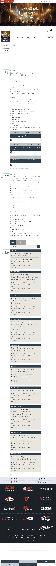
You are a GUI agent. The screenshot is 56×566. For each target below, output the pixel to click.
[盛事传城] (46, 518)
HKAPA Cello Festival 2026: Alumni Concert (23, 436)
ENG (45, 1)
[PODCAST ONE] (28, 528)
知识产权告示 (32, 535)
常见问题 (43, 535)
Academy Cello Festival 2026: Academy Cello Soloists (24, 300)
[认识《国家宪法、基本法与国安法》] (9, 518)
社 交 (43, 479)
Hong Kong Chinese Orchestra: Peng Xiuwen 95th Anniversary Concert (24, 325)
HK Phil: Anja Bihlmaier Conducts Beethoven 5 (24, 458)
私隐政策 (15, 537)
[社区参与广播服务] (28, 508)
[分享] (39, 479)
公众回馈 (43, 482)
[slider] (36, 132)
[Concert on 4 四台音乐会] (11, 140)
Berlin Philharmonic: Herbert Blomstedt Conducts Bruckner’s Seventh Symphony (22, 412)
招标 (23, 535)
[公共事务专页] (9, 508)
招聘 (17, 535)
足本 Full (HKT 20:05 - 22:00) (23, 259)
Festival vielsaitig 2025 (24, 390)
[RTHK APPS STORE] (9, 528)
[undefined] (42, 1)
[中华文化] (46, 508)
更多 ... (12, 474)
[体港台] (28, 489)
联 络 (16, 482)
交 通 (16, 479)
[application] (25, 132)
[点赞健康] (46, 489)
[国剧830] (28, 499)
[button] (12, 132)
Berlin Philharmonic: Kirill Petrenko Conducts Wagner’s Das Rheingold (24, 277)
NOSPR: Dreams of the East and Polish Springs (24, 349)
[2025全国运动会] (9, 489)
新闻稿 (10, 535)
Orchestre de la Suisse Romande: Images (24, 370)
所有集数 (6, 40)
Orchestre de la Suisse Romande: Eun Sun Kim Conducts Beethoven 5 (25, 179)
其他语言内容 (37, 537)
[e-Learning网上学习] (46, 499)
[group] (32, 132)
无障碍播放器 (25, 537)
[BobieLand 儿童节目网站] (9, 499)
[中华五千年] (46, 528)
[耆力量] (28, 518)
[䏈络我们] (11, 482)
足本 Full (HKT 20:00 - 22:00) (23, 306)
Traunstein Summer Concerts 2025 (25, 74)
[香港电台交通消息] (11, 479)
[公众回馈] (38, 482)
